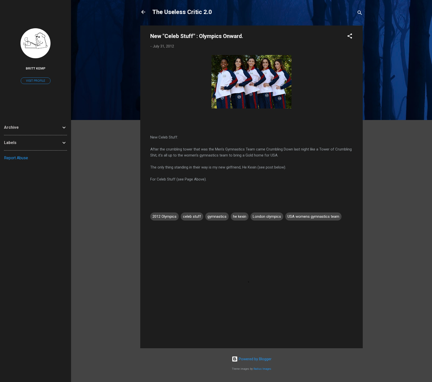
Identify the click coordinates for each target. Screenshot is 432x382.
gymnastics (217, 216)
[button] (350, 37)
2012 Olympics (164, 216)
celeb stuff (192, 216)
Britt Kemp (36, 68)
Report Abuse (16, 158)
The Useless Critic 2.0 (182, 12)
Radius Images (262, 368)
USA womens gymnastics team (313, 216)
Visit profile (35, 80)
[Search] (360, 13)
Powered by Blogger (255, 359)
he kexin (239, 216)
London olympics (267, 216)
